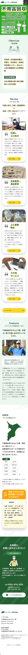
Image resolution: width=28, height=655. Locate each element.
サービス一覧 (8, 310)
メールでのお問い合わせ (15, 595)
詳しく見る (12, 159)
